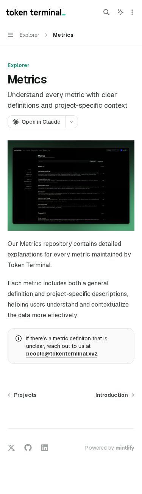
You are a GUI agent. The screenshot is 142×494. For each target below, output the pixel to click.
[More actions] (132, 12)
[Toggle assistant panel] (120, 12)
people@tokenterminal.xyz (61, 353)
